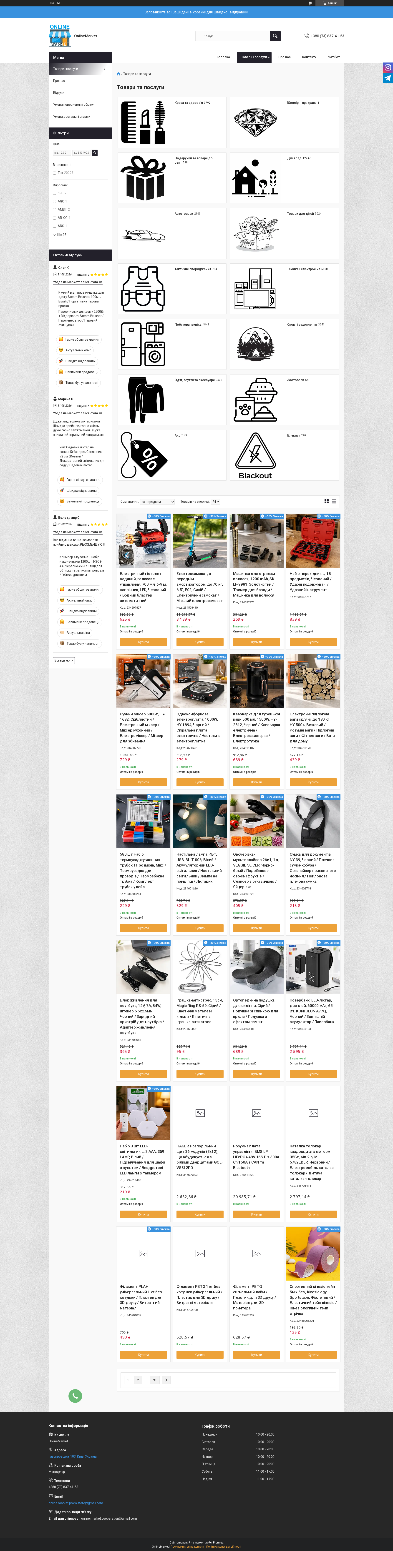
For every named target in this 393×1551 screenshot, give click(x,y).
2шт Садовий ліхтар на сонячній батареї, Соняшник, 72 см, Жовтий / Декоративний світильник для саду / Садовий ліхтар (82, 456)
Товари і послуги (254, 57)
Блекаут (293, 435)
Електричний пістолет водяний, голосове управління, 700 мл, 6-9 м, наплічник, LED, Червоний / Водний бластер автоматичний (143, 587)
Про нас (284, 57)
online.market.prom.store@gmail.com (76, 1503)
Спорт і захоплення (302, 324)
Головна (223, 57)
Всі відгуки (63, 660)
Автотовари (184, 213)
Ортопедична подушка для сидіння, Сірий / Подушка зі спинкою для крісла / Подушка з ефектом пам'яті (255, 1011)
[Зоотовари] (255, 400)
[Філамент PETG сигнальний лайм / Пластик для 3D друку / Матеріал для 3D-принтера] (257, 1254)
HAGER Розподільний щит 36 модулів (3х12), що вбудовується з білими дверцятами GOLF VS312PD (200, 1157)
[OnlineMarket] (60, 36)
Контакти (309, 57)
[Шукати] (275, 36)
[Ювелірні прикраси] (255, 122)
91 (155, 1380)
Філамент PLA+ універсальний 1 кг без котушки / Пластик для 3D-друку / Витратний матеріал (141, 1297)
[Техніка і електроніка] (255, 289)
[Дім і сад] (255, 178)
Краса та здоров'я (189, 103)
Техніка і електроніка (303, 269)
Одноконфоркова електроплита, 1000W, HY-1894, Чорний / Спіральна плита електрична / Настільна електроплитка (198, 727)
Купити (143, 642)
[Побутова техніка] (143, 344)
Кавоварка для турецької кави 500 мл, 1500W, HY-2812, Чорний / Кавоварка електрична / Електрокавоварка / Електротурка (256, 727)
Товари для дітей (300, 213)
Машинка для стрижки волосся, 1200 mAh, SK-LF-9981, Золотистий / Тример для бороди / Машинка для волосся (254, 584)
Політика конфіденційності (223, 1546)
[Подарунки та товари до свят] (143, 178)
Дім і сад (294, 158)
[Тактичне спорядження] (143, 289)
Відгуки (58, 93)
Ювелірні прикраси (302, 103)
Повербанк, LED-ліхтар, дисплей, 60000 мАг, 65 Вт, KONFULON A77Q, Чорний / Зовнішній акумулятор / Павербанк (312, 1011)
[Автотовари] (143, 233)
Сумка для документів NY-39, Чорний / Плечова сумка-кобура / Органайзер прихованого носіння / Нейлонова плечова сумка (313, 868)
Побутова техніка (188, 324)
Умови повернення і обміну (73, 104)
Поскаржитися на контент (187, 1546)
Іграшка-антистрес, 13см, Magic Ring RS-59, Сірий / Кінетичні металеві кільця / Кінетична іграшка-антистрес (199, 1011)
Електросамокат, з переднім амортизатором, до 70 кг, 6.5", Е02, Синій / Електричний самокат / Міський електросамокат (199, 587)
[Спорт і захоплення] (255, 344)
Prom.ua (218, 1542)
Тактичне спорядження (193, 269)
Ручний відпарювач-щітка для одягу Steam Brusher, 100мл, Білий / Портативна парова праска (81, 299)
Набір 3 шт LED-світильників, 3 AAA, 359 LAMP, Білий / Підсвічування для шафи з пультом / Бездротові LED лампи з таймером (142, 1159)
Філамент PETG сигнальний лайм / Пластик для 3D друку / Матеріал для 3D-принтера (254, 1297)
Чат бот (334, 57)
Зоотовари (295, 380)
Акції (179, 435)
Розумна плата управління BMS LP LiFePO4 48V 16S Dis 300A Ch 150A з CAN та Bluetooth (256, 1157)
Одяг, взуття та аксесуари (195, 380)
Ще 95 (61, 235)
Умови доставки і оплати (71, 116)
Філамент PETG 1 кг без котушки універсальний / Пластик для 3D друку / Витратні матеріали (199, 1294)
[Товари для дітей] (255, 233)
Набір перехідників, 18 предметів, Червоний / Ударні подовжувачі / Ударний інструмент (311, 581)
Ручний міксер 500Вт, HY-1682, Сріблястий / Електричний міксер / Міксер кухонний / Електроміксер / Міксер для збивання (143, 727)
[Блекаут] (255, 455)
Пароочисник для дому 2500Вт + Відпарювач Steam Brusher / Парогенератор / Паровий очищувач (81, 318)
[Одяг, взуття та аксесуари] (143, 400)
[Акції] (143, 455)
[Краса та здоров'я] (143, 122)
